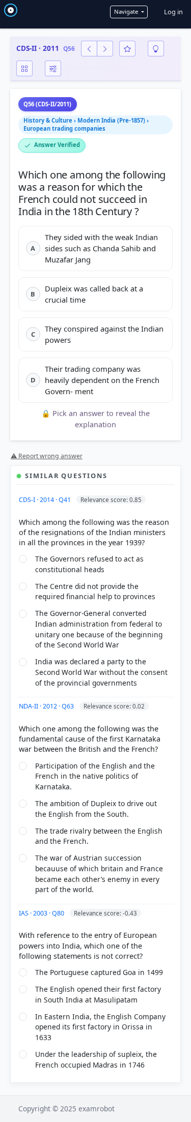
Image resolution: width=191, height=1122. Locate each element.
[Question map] (24, 68)
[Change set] (53, 68)
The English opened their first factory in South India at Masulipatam (98, 994)
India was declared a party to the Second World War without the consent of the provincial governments (101, 672)
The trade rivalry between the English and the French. (98, 836)
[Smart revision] (156, 48)
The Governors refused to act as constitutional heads (89, 564)
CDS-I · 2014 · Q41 (45, 499)
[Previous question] (89, 48)
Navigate (127, 11)
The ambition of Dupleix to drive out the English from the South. (96, 809)
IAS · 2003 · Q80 (42, 913)
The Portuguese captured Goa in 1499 (99, 972)
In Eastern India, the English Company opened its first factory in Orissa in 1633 (100, 1027)
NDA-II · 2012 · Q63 (47, 706)
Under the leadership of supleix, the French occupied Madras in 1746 (96, 1059)
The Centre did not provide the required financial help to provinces (95, 591)
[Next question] (105, 48)
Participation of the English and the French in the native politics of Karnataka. (95, 776)
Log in (173, 11)
